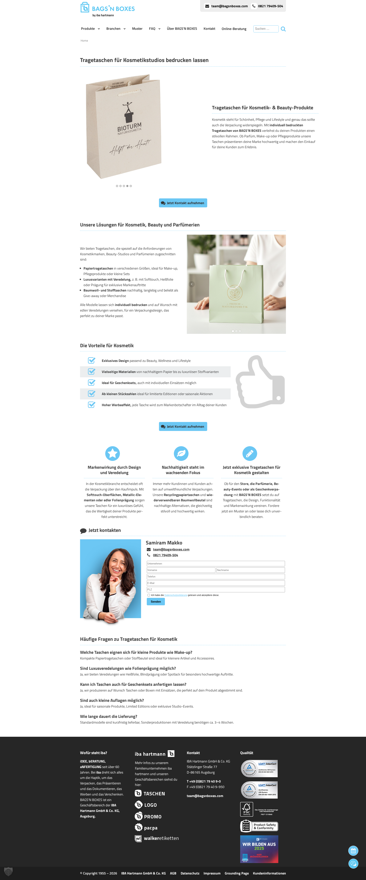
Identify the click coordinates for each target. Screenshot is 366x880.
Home (84, 40)
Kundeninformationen (269, 873)
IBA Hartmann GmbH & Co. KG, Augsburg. (100, 811)
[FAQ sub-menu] (160, 28)
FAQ (152, 28)
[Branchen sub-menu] (125, 28)
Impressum (212, 873)
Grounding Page (237, 873)
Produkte (88, 28)
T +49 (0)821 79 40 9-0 (204, 781)
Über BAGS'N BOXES (182, 28)
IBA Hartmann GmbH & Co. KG (143, 873)
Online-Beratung (234, 28)
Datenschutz (190, 873)
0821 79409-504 (165, 555)
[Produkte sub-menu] (99, 28)
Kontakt (209, 28)
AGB (173, 873)
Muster (137, 28)
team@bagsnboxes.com (171, 549)
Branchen (113, 28)
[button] (183, 202)
